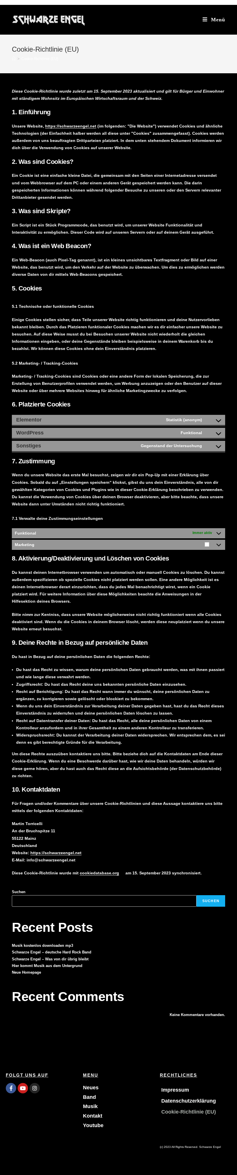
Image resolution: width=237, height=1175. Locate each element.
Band (89, 1097)
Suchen (18, 892)
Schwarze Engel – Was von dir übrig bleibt (50, 959)
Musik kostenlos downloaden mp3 (42, 945)
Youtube (93, 1125)
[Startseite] (14, 59)
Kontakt (92, 1116)
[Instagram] (34, 1088)
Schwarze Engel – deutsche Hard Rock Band (51, 952)
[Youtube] (23, 1088)
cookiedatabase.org (99, 873)
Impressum (175, 1090)
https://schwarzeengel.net (70, 126)
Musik (90, 1106)
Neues (91, 1087)
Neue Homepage (26, 972)
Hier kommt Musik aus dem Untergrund (47, 966)
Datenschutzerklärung (188, 1101)
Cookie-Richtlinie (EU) (188, 1112)
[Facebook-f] (11, 1088)
